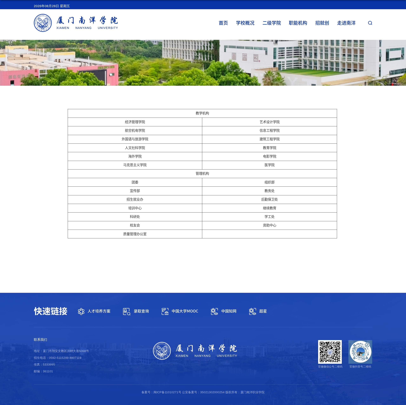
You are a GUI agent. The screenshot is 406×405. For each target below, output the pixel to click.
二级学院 (271, 22)
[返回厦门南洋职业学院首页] (76, 15)
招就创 (322, 22)
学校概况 (245, 22)
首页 (223, 22)
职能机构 (298, 22)
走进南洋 (346, 22)
